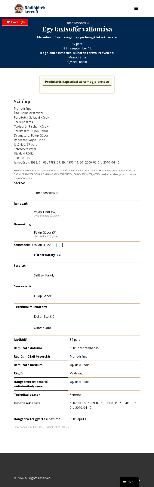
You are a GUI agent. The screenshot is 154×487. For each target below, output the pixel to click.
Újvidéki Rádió (77, 62)
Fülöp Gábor (42, 296)
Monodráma (77, 57)
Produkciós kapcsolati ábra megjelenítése (77, 82)
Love (17, 22)
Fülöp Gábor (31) (45, 232)
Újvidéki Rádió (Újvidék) (46, 215)
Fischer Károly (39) (47, 255)
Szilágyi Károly (44, 275)
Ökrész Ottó (42, 328)
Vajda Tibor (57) (45, 212)
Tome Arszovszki (46, 193)
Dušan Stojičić (44, 316)
